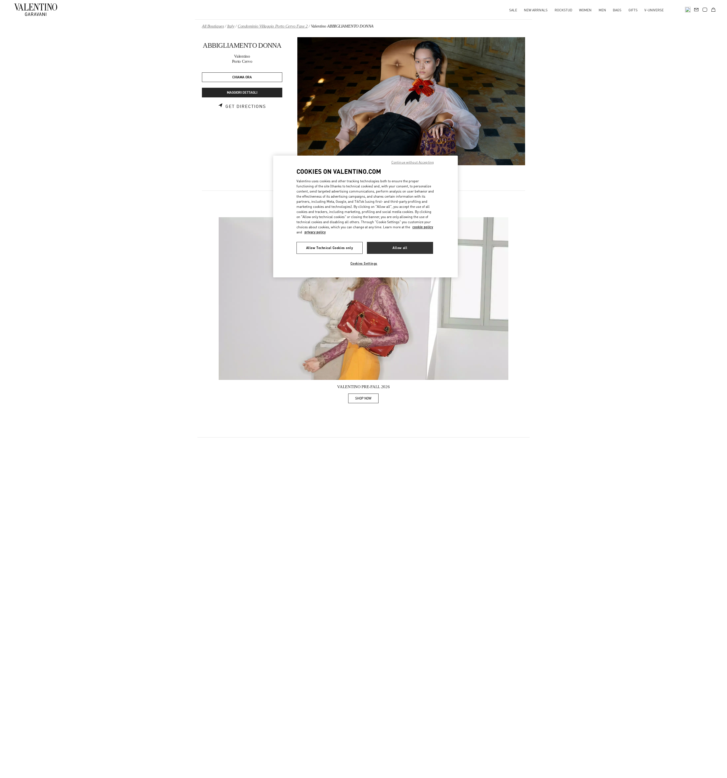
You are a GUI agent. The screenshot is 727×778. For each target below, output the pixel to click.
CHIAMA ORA (242, 77)
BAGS (617, 10)
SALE (513, 10)
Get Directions (245, 106)
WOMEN (585, 10)
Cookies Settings (363, 263)
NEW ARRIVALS (536, 10)
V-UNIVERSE (654, 10)
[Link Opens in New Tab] (363, 298)
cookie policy (422, 227)
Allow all (399, 248)
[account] (705, 10)
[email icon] (696, 9)
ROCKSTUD (563, 10)
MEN (602, 10)
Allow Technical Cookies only (329, 248)
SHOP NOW (367, 399)
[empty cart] (713, 9)
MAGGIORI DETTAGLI (242, 93)
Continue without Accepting (412, 162)
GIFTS (633, 10)
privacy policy (315, 232)
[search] (688, 9)
